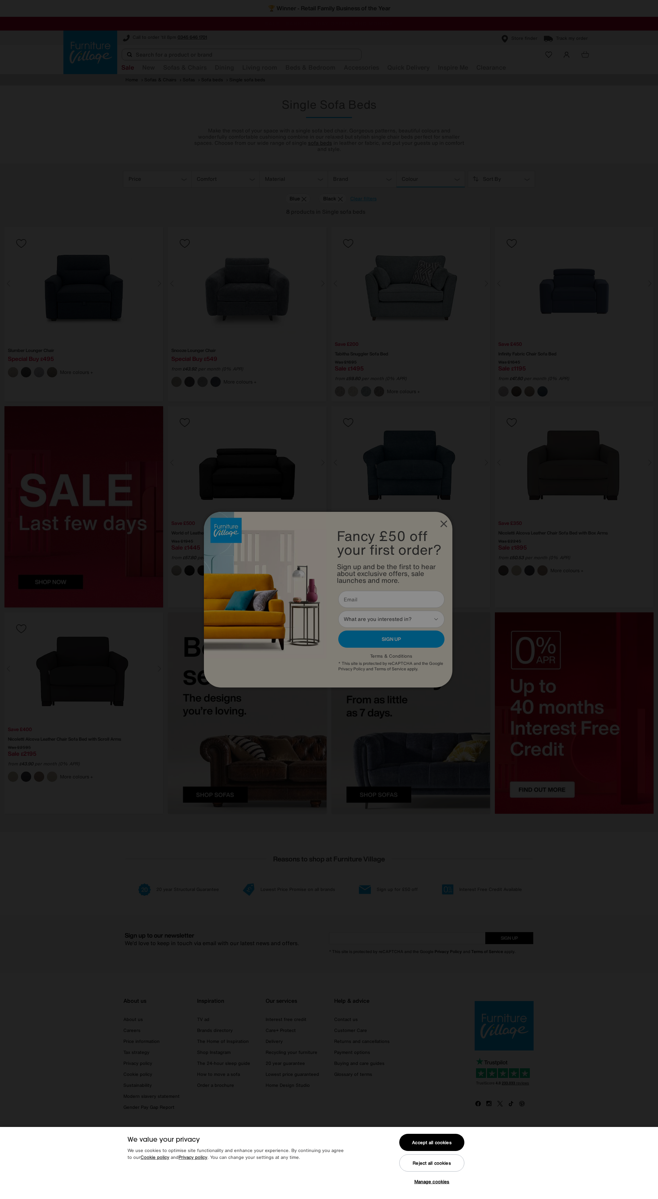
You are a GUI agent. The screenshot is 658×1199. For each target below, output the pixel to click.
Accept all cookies (431, 1142)
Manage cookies (432, 1181)
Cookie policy (155, 1157)
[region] (329, 1163)
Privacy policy (193, 1157)
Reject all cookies (432, 1163)
